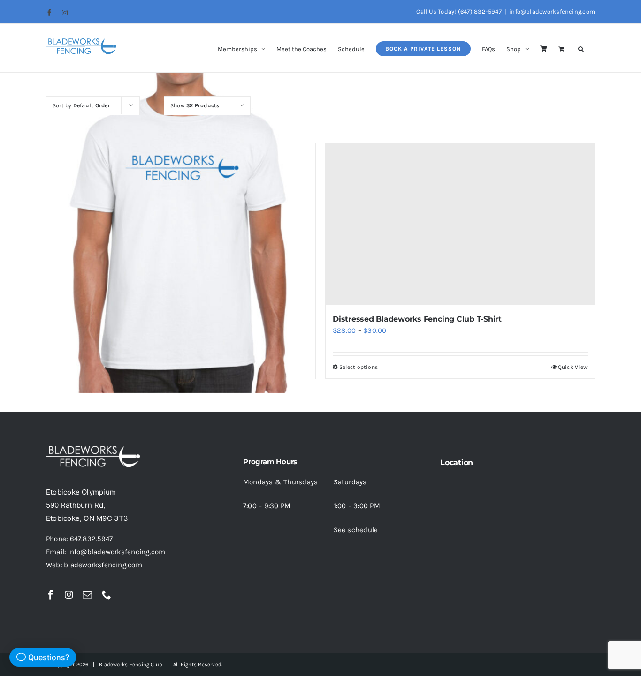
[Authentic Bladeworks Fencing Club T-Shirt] (180, 225)
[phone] (106, 595)
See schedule (356, 530)
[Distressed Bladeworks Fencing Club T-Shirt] (460, 224)
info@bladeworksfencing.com (552, 11)
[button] (581, 48)
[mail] (87, 595)
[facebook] (50, 595)
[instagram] (69, 595)
